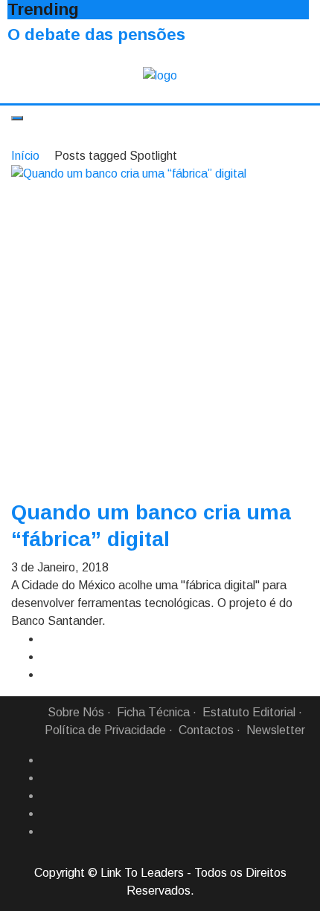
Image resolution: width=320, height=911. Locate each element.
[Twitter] (46, 796)
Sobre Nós (76, 712)
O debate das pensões (96, 34)
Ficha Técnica (153, 712)
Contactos (206, 730)
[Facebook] (46, 760)
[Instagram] (46, 814)
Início (25, 155)
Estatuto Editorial (248, 712)
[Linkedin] (46, 778)
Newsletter (275, 730)
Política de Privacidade (105, 730)
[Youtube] (46, 831)
